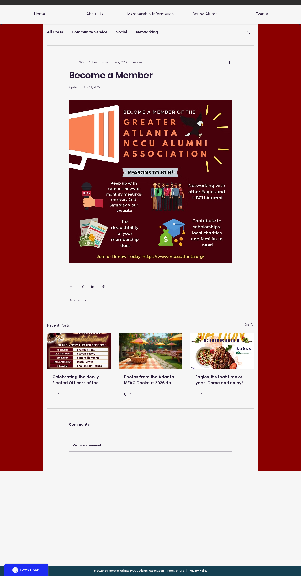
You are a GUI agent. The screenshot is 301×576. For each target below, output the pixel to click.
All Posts (55, 32)
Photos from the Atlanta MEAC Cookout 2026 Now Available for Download (149, 380)
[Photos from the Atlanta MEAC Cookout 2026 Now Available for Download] (150, 351)
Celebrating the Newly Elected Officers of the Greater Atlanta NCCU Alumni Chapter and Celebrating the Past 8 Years (75, 380)
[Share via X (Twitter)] (82, 286)
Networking (147, 32)
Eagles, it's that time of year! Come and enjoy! (219, 380)
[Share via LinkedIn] (93, 286)
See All (249, 325)
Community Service (89, 32)
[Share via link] (103, 286)
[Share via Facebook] (71, 286)
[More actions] (229, 62)
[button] (248, 32)
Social (121, 32)
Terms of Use (175, 570)
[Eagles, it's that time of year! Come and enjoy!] (222, 351)
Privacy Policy (197, 570)
